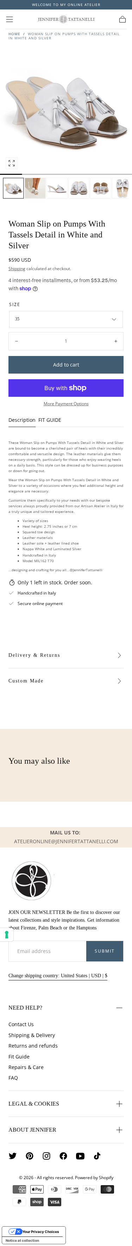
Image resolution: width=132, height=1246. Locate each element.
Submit (105, 951)
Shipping (16, 269)
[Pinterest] (29, 1156)
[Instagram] (46, 1156)
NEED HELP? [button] (25, 1008)
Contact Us (21, 1024)
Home (14, 33)
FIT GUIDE (49, 420)
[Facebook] (63, 1156)
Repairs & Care (26, 1067)
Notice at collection (22, 1240)
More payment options (66, 403)
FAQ (13, 1077)
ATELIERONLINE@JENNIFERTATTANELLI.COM (66, 841)
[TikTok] (97, 1156)
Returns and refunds (33, 1045)
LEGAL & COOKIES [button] (33, 1104)
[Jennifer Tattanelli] (31, 881)
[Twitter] (12, 1156)
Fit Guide (19, 1056)
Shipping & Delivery (31, 1035)
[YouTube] (80, 1156)
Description (22, 420)
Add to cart (66, 364)
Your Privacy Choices (41, 1231)
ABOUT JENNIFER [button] (32, 1130)
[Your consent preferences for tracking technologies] (6, 934)
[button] (9, 19)
